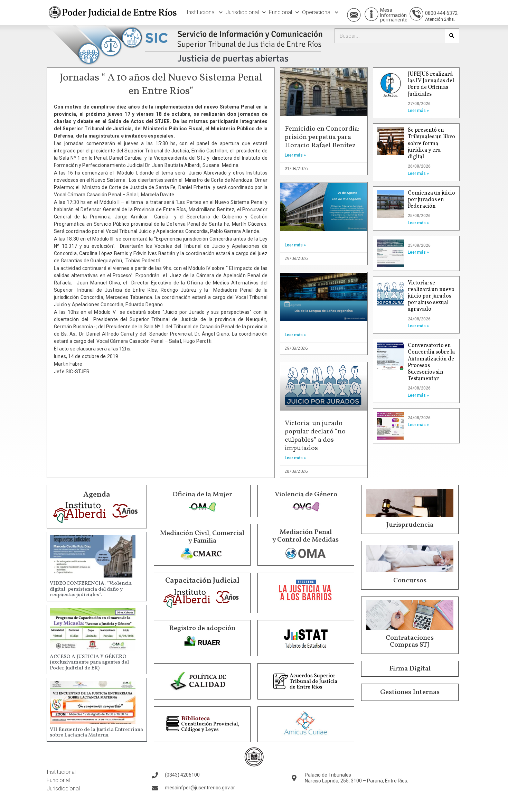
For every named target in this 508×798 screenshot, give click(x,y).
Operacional (316, 12)
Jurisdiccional (242, 12)
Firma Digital (410, 669)
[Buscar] (452, 36)
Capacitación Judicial (202, 580)
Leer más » (295, 155)
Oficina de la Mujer (202, 494)
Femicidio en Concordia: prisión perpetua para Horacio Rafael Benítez (322, 137)
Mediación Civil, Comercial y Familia (202, 537)
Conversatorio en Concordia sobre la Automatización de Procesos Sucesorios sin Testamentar (431, 362)
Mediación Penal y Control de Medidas (305, 536)
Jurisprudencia (409, 525)
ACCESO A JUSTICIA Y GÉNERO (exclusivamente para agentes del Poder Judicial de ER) (89, 662)
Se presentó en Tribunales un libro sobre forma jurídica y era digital (431, 143)
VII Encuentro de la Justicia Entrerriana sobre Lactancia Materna (96, 732)
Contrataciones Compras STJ (410, 641)
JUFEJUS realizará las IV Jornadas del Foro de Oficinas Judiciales (431, 84)
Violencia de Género (306, 494)
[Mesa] (371, 14)
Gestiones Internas (410, 692)
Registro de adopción (202, 628)
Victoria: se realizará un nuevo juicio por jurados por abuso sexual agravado (431, 296)
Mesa (386, 10)
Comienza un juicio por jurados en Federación (431, 199)
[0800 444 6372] (416, 14)
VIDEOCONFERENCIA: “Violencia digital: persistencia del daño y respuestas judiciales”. (91, 589)
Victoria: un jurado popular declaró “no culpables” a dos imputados (315, 436)
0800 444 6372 (441, 13)
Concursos (409, 580)
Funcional (280, 12)
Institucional (201, 12)
